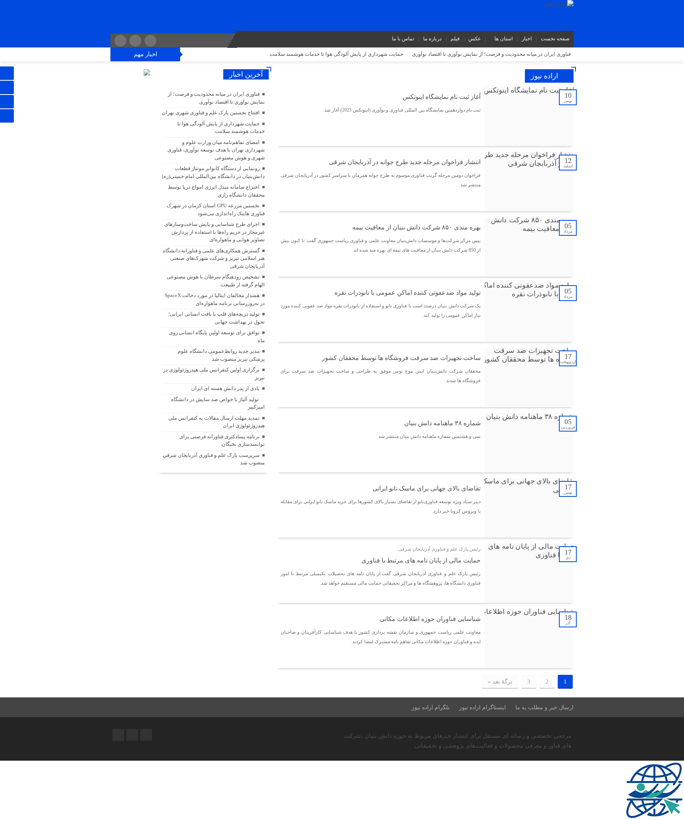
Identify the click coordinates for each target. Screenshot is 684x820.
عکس (474, 39)
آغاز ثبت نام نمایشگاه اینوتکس (442, 96)
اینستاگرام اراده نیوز (482, 707)
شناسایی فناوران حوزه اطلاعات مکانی (430, 618)
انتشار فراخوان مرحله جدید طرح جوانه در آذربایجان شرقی (405, 162)
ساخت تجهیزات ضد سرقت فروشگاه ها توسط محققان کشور (401, 357)
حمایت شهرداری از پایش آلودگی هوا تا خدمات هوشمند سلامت (336, 54)
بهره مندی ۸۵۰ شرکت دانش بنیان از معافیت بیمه (416, 227)
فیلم (455, 39)
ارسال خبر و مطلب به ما (544, 707)
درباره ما (432, 39)
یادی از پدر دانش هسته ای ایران (225, 388)
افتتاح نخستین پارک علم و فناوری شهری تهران (211, 113)
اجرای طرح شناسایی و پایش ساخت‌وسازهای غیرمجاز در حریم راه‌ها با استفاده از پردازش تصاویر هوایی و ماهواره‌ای (214, 231)
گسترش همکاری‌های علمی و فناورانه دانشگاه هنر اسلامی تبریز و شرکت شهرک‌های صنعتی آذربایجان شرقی (214, 258)
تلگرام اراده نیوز (431, 707)
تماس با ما (403, 39)
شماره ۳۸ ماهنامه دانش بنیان (442, 423)
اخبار (527, 39)
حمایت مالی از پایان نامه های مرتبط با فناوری (421, 560)
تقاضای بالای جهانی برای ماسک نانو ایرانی (426, 488)
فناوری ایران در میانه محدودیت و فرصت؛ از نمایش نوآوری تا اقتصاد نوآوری (491, 54)
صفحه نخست (555, 39)
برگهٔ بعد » (500, 681)
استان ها (503, 39)
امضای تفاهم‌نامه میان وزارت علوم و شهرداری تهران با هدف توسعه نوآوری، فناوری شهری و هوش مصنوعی (216, 150)
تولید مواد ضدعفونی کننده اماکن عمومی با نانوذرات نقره (407, 292)
